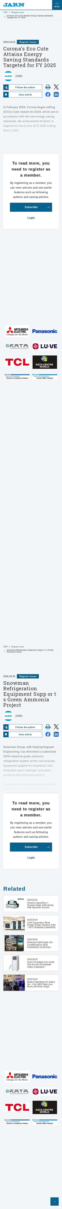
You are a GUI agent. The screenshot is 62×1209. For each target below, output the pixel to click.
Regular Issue (18, 12)
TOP (5, 12)
